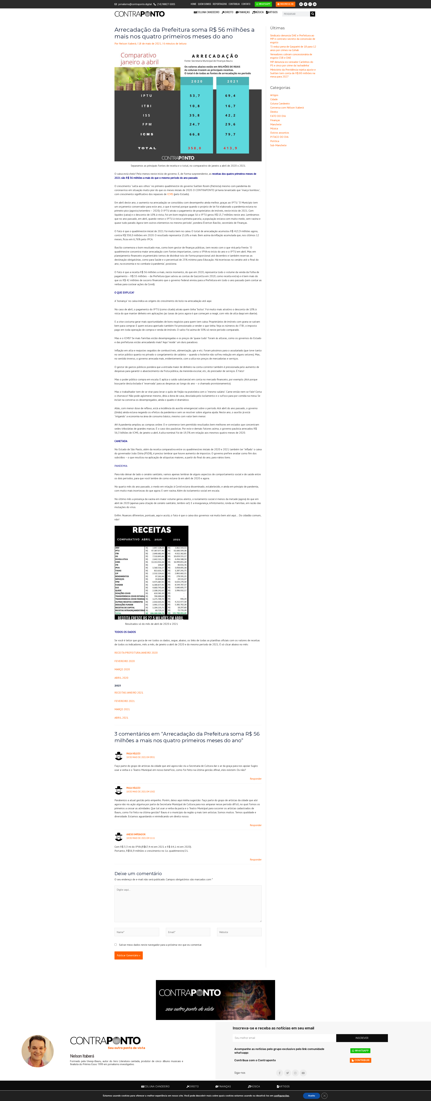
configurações (281, 1095)
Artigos (273, 12)
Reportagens (220, 4)
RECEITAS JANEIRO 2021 (128, 692)
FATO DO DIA (278, 116)
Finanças (244, 12)
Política (274, 141)
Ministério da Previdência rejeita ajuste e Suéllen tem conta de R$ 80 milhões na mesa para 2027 (293, 73)
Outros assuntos (279, 132)
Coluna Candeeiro (208, 12)
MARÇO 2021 (122, 709)
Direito (228, 12)
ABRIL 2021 (121, 717)
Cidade (274, 99)
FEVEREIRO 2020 (124, 661)
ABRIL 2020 (121, 677)
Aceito (311, 1095)
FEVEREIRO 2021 (124, 701)
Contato (245, 4)
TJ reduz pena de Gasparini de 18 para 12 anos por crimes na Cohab (293, 48)
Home (193, 4)
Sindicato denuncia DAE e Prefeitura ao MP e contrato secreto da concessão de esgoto (292, 39)
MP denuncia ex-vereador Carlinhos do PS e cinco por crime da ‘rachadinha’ (291, 63)
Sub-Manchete (278, 145)
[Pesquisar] (312, 14)
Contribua (234, 4)
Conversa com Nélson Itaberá (287, 107)
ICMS (170, 194)
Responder (256, 778)
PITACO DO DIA (279, 136)
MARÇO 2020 (122, 669)
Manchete (275, 124)
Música (259, 12)
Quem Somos (204, 4)
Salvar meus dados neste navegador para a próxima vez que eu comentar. (160, 944)
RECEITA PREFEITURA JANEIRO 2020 (136, 652)
